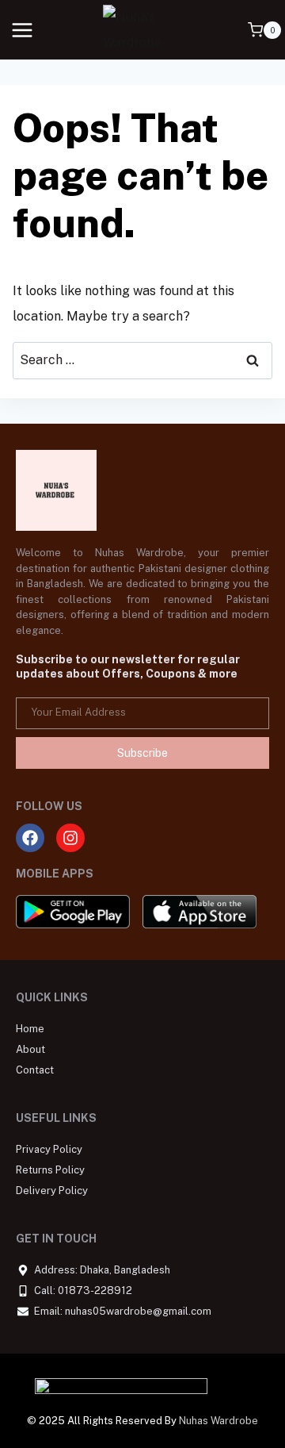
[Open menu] (22, 29)
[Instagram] (70, 838)
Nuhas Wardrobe (218, 1421)
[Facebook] (30, 838)
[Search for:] (142, 359)
